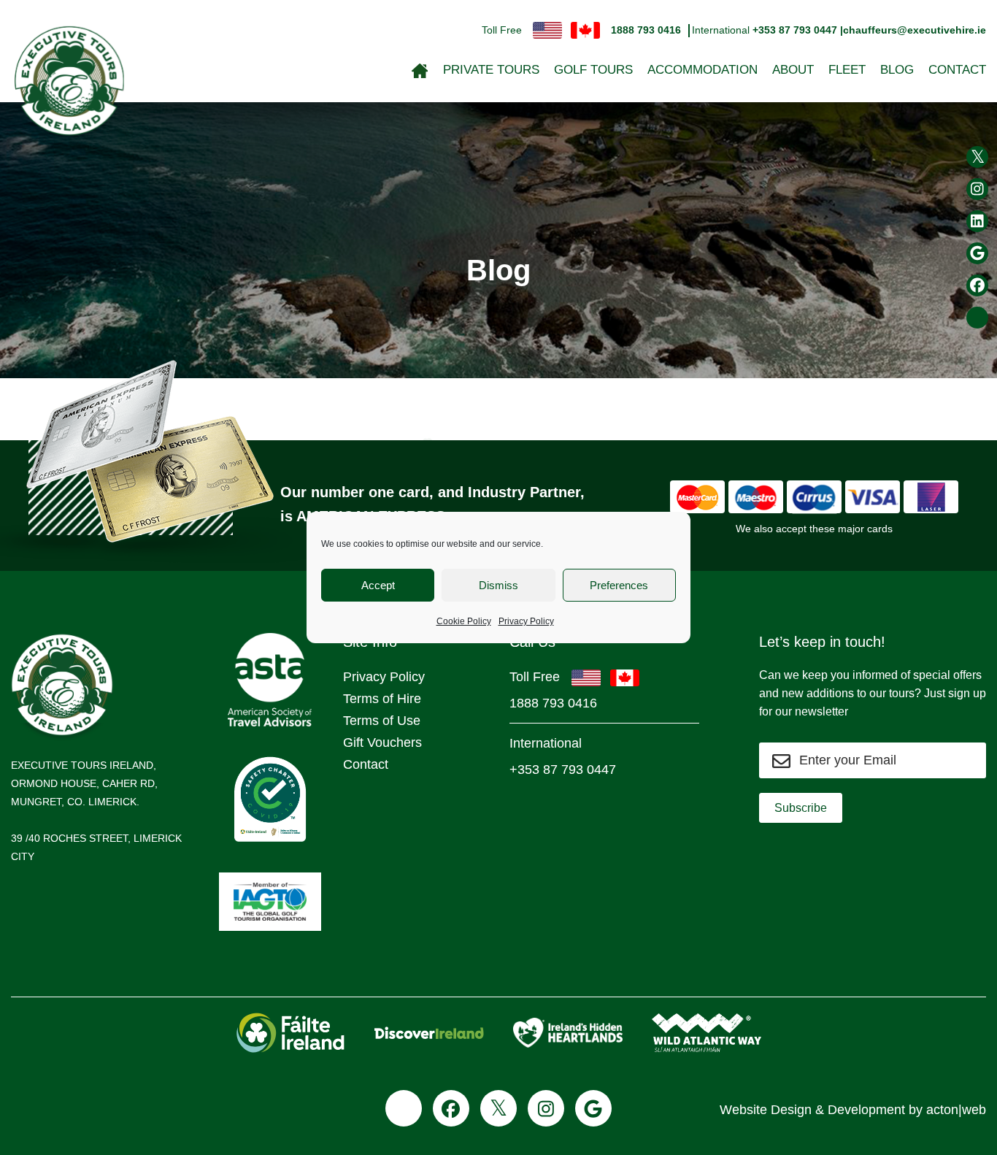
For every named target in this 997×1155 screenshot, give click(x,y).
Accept (378, 585)
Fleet (847, 70)
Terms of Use (381, 720)
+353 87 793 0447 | (797, 30)
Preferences (619, 585)
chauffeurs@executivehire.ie (914, 30)
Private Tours (491, 70)
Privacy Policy (526, 621)
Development (866, 1109)
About (793, 70)
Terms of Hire (382, 698)
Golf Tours (593, 70)
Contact (957, 70)
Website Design (766, 1109)
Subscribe (800, 808)
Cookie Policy (463, 621)
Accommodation (702, 70)
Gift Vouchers (382, 742)
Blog (897, 70)
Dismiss (498, 585)
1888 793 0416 (646, 30)
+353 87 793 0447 (562, 769)
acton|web (956, 1109)
